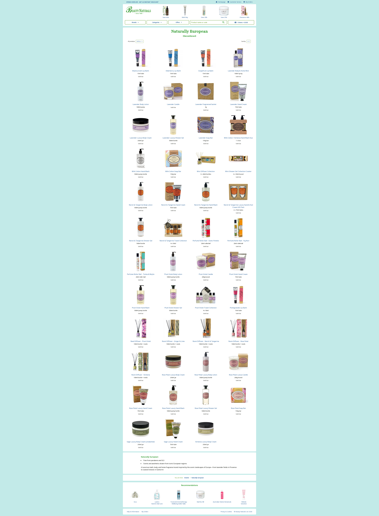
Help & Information (133, 512)
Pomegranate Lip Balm (238, 308)
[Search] (223, 22)
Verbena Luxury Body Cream (205, 442)
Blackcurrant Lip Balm (140, 71)
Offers (178, 22)
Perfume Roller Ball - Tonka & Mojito (140, 274)
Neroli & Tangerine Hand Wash (205, 205)
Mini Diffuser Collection (206, 171)
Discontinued (189, 36)
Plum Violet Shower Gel (173, 308)
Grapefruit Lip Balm (205, 71)
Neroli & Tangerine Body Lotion (140, 205)
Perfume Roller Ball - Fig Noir (238, 241)
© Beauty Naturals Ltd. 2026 (243, 512)
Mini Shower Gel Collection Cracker (238, 171)
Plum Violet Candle (206, 274)
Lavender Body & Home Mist (238, 71)
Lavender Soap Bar (206, 138)
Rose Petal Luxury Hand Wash (173, 408)
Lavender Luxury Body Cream (141, 138)
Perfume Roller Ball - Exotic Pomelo (206, 241)
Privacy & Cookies (226, 512)
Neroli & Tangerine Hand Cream (173, 205)
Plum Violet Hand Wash (140, 308)
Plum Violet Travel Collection (206, 308)
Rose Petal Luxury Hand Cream (140, 408)
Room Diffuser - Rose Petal (238, 341)
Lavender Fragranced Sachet (205, 104)
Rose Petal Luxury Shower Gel (206, 408)
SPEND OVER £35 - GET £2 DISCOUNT (142, 2)
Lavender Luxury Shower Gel (173, 138)
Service (235, 2)
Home (221, 2)
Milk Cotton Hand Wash (140, 171)
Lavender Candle (173, 104)
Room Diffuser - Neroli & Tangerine (206, 341)
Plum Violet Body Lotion (173, 274)
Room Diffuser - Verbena (140, 375)
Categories (155, 22)
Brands (134, 22)
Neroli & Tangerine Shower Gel (140, 241)
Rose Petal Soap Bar (238, 408)
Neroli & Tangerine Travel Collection (173, 241)
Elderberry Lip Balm (173, 71)
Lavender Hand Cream (238, 104)
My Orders (249, 2)
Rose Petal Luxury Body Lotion (206, 375)
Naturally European (189, 31)
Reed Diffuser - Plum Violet (141, 341)
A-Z (249, 41)
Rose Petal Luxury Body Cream (173, 375)
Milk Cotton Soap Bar (173, 171)
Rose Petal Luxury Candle (238, 375)
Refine (139, 41)
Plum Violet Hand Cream (238, 274)
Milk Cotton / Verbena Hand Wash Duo (238, 138)
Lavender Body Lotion (141, 104)
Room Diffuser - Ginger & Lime (173, 341)
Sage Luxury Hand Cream (173, 442)
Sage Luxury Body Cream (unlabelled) (141, 442)
